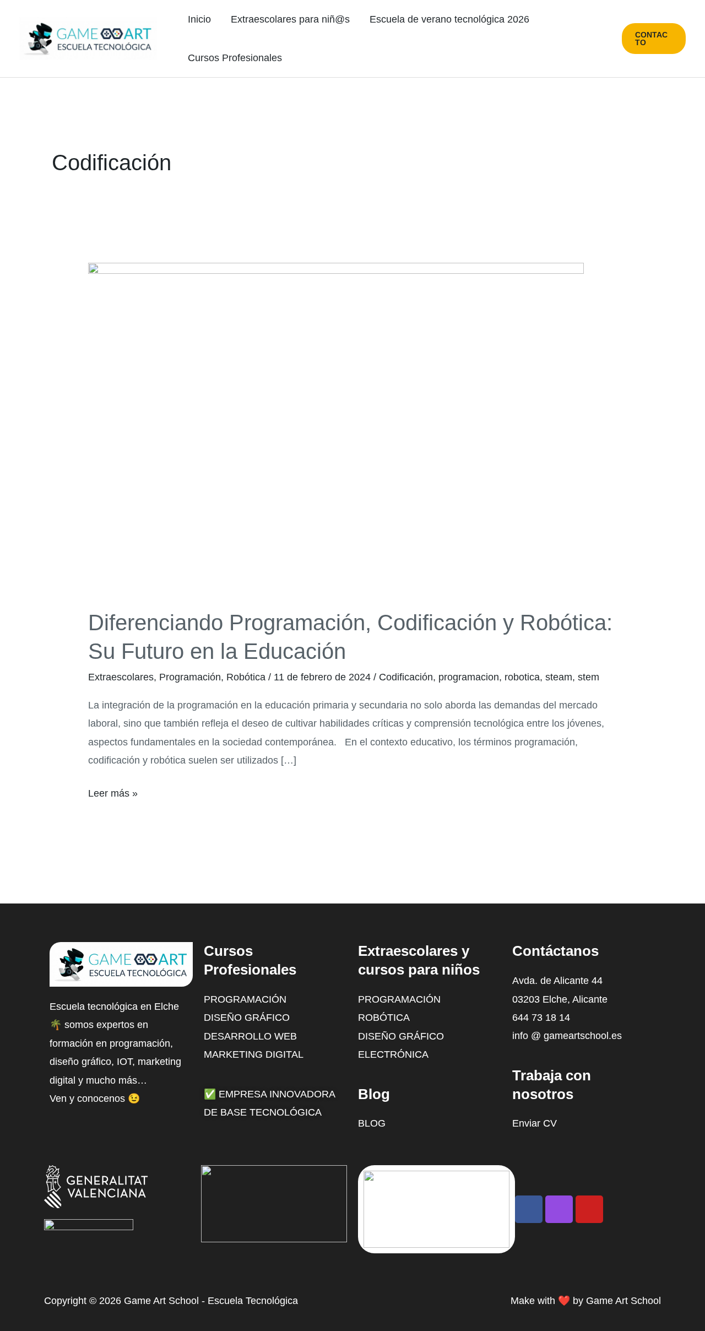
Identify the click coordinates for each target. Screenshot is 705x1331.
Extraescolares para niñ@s (290, 19)
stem (588, 677)
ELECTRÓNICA (393, 1054)
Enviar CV (534, 1123)
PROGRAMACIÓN (399, 999)
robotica (522, 677)
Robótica (245, 677)
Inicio (199, 19)
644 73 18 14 (541, 1017)
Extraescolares (121, 677)
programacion (468, 677)
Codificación (406, 677)
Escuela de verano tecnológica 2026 (449, 19)
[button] (654, 38)
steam (558, 677)
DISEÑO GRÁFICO (401, 1036)
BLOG (372, 1123)
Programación (190, 677)
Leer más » (113, 791)
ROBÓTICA (384, 1017)
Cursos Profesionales (235, 57)
